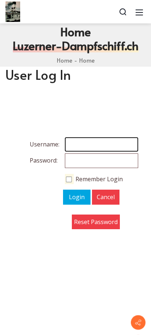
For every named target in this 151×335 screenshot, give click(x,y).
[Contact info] (138, 322)
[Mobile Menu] (139, 11)
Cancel (106, 197)
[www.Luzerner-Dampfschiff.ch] (12, 11)
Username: (37, 144)
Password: (37, 160)
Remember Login (99, 179)
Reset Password (96, 222)
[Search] (122, 11)
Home (64, 60)
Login (77, 197)
